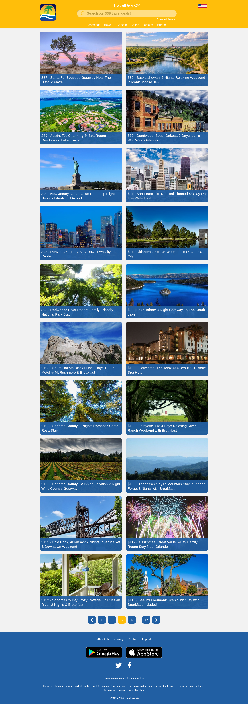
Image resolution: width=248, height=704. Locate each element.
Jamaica (148, 24)
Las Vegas (93, 24)
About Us (103, 639)
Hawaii (108, 24)
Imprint (146, 639)
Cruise (135, 24)
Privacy (118, 639)
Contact (133, 639)
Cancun (122, 24)
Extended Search (166, 19)
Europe (162, 24)
